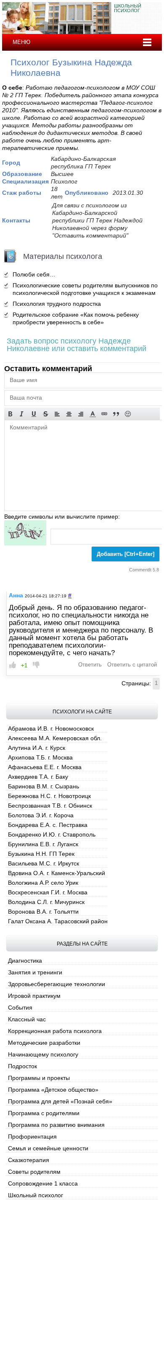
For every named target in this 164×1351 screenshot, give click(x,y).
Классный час (27, 1019)
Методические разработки (44, 1042)
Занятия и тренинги (35, 972)
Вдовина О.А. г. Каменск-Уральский (56, 873)
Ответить (90, 665)
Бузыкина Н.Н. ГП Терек (41, 853)
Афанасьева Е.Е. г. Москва (45, 767)
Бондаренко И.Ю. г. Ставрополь (51, 834)
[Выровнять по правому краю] (81, 414)
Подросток (22, 1066)
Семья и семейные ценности (48, 1148)
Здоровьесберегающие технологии (56, 984)
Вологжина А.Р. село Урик (43, 882)
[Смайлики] (128, 414)
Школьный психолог (35, 1195)
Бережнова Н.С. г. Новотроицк (49, 796)
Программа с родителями (43, 1113)
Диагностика (25, 960)
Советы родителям (34, 1171)
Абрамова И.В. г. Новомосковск (51, 728)
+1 (24, 666)
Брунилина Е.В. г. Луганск (43, 844)
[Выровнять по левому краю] (57, 414)
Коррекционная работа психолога (55, 1031)
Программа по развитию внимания (56, 1124)
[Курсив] (22, 414)
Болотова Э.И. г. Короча (41, 815)
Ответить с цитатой (132, 665)
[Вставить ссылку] (104, 414)
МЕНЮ (21, 42)
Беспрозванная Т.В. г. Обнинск (50, 805)
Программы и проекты (39, 1078)
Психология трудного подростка (57, 303)
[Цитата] (116, 414)
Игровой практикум (34, 995)
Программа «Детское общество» (53, 1089)
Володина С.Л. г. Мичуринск (46, 902)
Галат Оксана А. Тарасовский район (58, 921)
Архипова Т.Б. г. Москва (40, 757)
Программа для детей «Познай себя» (60, 1101)
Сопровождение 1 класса (43, 1183)
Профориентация (32, 1136)
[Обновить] (25, 532)
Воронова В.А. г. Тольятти (43, 911)
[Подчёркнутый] (34, 414)
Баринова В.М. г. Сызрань (43, 786)
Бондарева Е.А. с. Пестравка (47, 824)
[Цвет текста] (92, 414)
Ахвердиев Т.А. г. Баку (38, 776)
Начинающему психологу (43, 1054)
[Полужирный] (10, 414)
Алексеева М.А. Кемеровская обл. (55, 738)
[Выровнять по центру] (69, 414)
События (20, 1007)
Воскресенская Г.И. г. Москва (47, 892)
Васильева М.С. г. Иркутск (43, 863)
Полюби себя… (34, 274)
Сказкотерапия (28, 1160)
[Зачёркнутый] (45, 414)
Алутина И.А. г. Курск (36, 747)
